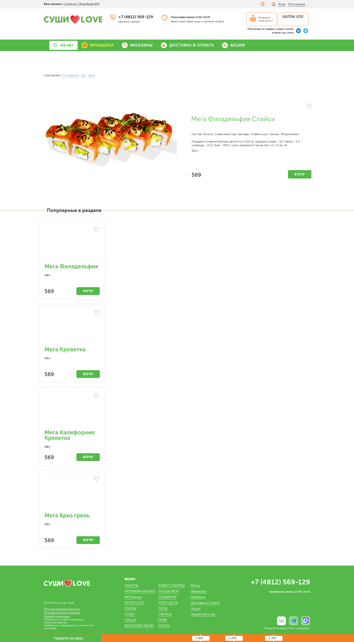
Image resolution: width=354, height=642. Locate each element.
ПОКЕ (162, 620)
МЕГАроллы (133, 597)
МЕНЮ (67, 45)
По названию (70, 75)
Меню (195, 585)
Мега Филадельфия (71, 266)
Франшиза (198, 591)
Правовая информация (57, 616)
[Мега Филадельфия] (72, 244)
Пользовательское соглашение (62, 612)
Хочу (299, 174)
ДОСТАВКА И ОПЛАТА (191, 45)
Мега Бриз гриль (67, 515)
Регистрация (296, 4)
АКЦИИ (237, 45)
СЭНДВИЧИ (167, 597)
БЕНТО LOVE (134, 603)
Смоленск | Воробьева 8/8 (81, 4)
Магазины (198, 597)
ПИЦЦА (130, 620)
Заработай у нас (203, 614)
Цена (91, 75)
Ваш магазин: (53, 4)
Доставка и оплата (205, 603)
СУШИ (129, 614)
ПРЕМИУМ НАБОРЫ (140, 591)
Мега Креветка (64, 349)
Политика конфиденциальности (62, 609)
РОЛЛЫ (130, 608)
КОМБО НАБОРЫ (171, 585)
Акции (195, 608)
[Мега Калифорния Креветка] (72, 410)
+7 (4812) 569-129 (135, 17)
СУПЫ (162, 608)
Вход (281, 4)
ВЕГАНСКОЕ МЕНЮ (139, 626)
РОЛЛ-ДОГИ (168, 603)
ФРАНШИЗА (101, 45)
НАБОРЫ (131, 585)
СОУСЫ (164, 626)
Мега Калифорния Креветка (69, 435)
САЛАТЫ (164, 614)
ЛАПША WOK (168, 591)
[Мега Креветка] (72, 327)
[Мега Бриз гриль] (72, 493)
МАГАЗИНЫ (141, 45)
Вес (83, 75)
